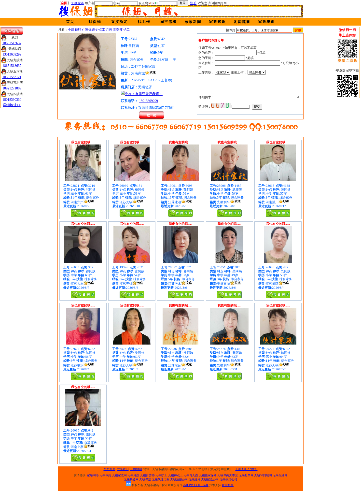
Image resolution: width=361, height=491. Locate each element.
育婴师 (118, 29)
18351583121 (11, 77)
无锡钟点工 (175, 475)
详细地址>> (12, 105)
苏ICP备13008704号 (195, 485)
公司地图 (136, 469)
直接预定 (119, 22)
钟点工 (100, 29)
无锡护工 (161, 475)
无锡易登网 (131, 479)
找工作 (144, 22)
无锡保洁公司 (228, 479)
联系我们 (123, 469)
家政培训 (266, 22)
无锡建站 (194, 479)
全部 (71, 29)
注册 (193, 3)
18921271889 (11, 88)
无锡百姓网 (280, 475)
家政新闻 (193, 22)
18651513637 (11, 43)
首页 (70, 22)
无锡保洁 (145, 479)
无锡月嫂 (133, 475)
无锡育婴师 (147, 475)
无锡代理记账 (160, 479)
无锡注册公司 (179, 479)
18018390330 (11, 99)
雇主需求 (168, 22)
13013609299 (148, 101)
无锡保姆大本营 (227, 475)
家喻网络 (93, 475)
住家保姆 (88, 29)
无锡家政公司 (210, 479)
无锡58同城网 (263, 475)
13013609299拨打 (247, 469)
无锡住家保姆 (208, 475)
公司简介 (109, 469)
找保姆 (95, 22)
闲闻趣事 (242, 22)
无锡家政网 (119, 475)
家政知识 (217, 22)
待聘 (78, 29)
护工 (126, 29)
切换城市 (77, 3)
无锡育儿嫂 (190, 475)
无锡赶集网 (246, 475)
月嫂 (109, 29)
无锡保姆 (105, 475)
